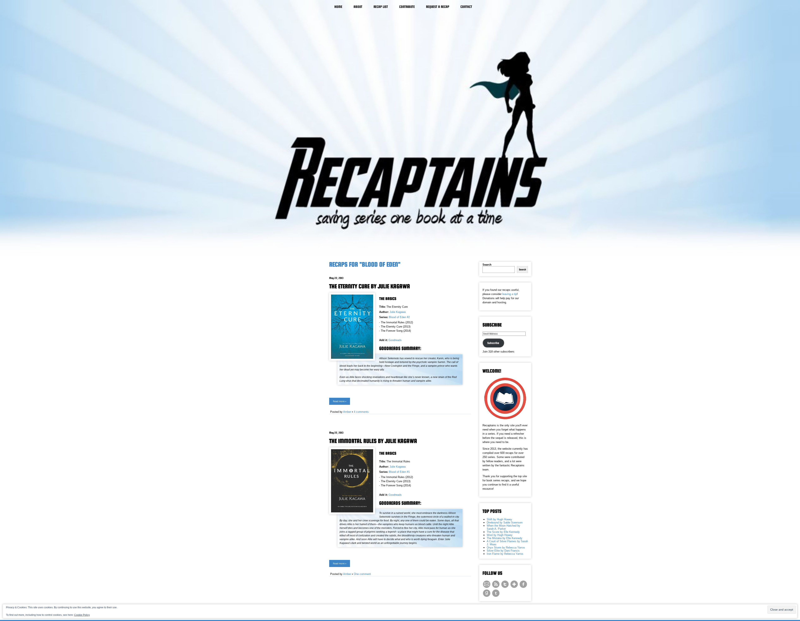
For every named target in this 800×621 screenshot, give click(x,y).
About (358, 7)
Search (486, 264)
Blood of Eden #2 (399, 317)
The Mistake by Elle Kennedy (504, 538)
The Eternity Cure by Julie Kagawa (369, 286)
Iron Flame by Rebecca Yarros (505, 553)
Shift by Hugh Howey (499, 519)
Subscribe (493, 343)
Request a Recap (437, 7)
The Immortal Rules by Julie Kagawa (373, 441)
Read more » (339, 401)
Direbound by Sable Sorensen (504, 522)
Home (338, 7)
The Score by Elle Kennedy (503, 531)
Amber (347, 411)
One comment (362, 574)
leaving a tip (509, 294)
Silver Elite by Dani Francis (503, 550)
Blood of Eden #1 (399, 471)
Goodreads (395, 340)
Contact (466, 7)
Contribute (407, 7)
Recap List (381, 7)
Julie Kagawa (398, 312)
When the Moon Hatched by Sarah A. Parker (503, 527)
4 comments (361, 411)
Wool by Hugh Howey (499, 535)
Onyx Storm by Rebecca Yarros (506, 547)
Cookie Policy (82, 614)
